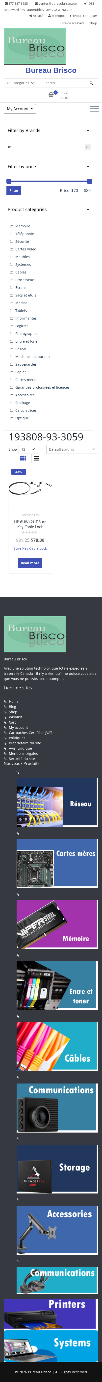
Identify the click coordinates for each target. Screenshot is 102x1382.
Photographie (26, 333)
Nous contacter (85, 15)
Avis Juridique (20, 748)
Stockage (22, 402)
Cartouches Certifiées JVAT (30, 732)
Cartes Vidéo (25, 249)
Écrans (20, 287)
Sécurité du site (22, 758)
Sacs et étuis (25, 295)
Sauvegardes (26, 364)
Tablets (21, 310)
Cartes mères (26, 379)
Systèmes (23, 264)
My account (18, 727)
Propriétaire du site (25, 743)
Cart (12, 722)
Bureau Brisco (51, 70)
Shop (93, 23)
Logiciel (21, 326)
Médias (21, 302)
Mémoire (22, 226)
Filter (13, 190)
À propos (58, 15)
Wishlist (15, 717)
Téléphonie (24, 233)
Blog (12, 706)
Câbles (20, 272)
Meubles (22, 256)
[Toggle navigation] (94, 108)
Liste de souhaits (72, 23)
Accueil (37, 15)
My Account (18, 108)
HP (8, 147)
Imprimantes (26, 318)
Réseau (21, 349)
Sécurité (22, 241)
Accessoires (30, 515)
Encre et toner (27, 341)
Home (14, 701)
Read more (30, 563)
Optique (22, 418)
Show (13, 449)
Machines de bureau (32, 356)
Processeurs (25, 279)
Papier (20, 372)
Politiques (17, 737)
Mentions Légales (23, 753)
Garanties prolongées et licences (42, 387)
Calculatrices (26, 410)
